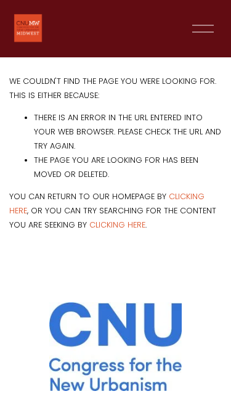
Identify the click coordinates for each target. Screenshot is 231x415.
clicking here (117, 225)
